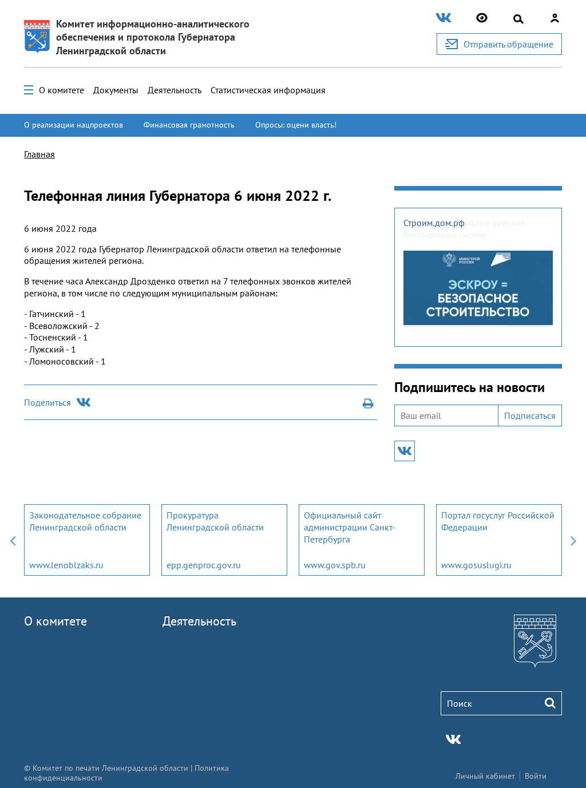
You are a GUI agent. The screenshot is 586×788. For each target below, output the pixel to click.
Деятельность (174, 90)
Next (573, 540)
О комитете (61, 90)
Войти (536, 776)
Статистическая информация (268, 90)
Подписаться (530, 415)
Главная (39, 154)
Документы (115, 90)
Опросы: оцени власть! (295, 125)
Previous (12, 540)
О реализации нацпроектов (73, 125)
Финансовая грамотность (189, 125)
